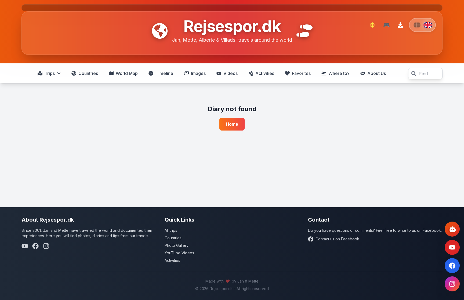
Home (232, 124)
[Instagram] (46, 246)
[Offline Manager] (400, 25)
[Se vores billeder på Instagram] (452, 283)
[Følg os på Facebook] (452, 265)
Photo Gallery (177, 245)
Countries (173, 238)
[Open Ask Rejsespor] (452, 229)
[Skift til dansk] (422, 25)
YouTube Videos (179, 253)
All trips (171, 230)
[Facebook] (35, 246)
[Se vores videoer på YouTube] (452, 247)
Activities (172, 260)
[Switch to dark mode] (372, 25)
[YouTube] (24, 246)
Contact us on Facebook (337, 239)
